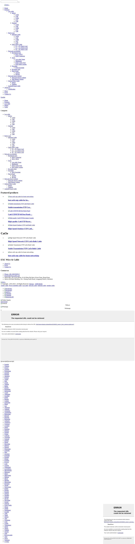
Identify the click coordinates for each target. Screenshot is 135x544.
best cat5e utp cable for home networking (23, 256)
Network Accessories (14, 51)
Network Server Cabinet (19, 77)
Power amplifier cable (15, 285)
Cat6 (16, 16)
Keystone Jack (16, 69)
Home (6, 8)
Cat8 (16, 21)
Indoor (14, 13)
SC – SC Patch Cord (21, 49)
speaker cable (50, 285)
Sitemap (31, 284)
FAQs (6, 92)
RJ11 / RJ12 (18, 54)
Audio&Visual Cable (14, 86)
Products (6, 9)
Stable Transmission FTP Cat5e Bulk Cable (24, 249)
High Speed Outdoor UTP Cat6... (20, 229)
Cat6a (17, 18)
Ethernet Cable (16, 34)
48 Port (17, 74)
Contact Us (7, 94)
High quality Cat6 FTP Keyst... (20, 221)
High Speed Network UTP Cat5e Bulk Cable (25, 241)
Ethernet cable (42, 285)
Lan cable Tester (20, 59)
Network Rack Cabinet (14, 76)
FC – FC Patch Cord (21, 46)
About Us (7, 87)
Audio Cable (4, 285)
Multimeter (18, 61)
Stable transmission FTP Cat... (19, 207)
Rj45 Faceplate (19, 67)
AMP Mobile (39, 284)
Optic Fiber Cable (17, 44)
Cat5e (17, 14)
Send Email (4, 301)
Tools (13, 58)
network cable (33, 285)
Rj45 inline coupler (21, 64)
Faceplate (14, 66)
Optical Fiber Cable (13, 81)
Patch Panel (15, 71)
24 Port (17, 72)
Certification (11, 89)
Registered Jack (16, 53)
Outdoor (14, 23)
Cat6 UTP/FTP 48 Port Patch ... (20, 214)
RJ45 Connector (20, 56)
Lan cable (11, 11)
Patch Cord (11, 33)
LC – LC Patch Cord (21, 48)
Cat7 (16, 19)
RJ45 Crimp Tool (20, 62)
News (6, 91)
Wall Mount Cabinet (18, 79)
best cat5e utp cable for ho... (18, 200)
